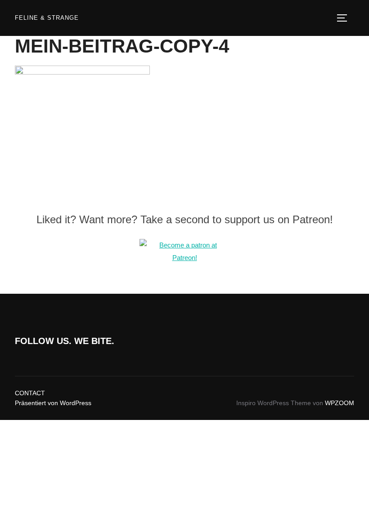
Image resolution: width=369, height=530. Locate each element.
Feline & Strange (47, 17)
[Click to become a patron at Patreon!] (185, 257)
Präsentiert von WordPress (53, 402)
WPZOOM (339, 402)
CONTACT (30, 393)
